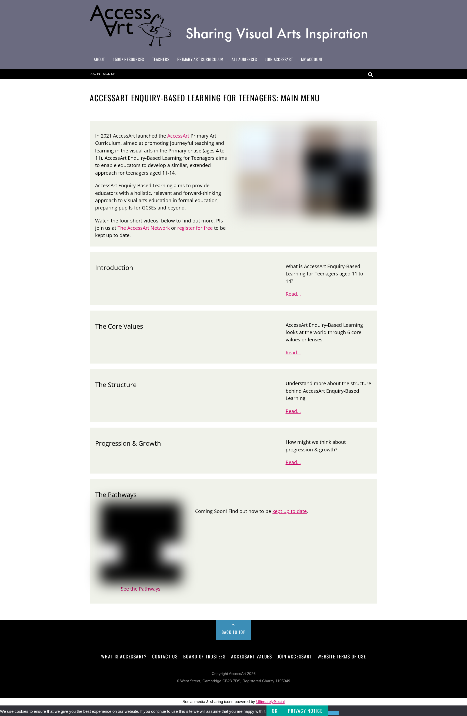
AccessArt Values (251, 656)
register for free (195, 228)
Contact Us (165, 656)
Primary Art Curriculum (200, 59)
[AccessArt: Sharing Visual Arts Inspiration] (233, 46)
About (99, 59)
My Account (312, 59)
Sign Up (109, 73)
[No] (333, 713)
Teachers (160, 59)
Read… (293, 294)
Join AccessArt (279, 59)
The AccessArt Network (144, 228)
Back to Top (234, 632)
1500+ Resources (128, 59)
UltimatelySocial (270, 701)
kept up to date (289, 511)
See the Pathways (141, 588)
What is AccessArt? (123, 656)
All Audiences (244, 59)
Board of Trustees (204, 656)
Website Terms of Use (342, 656)
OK (274, 710)
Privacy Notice (305, 710)
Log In (95, 73)
